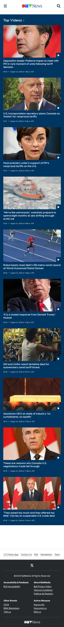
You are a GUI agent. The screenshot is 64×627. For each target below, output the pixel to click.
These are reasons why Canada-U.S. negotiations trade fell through (25, 465)
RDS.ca (37, 612)
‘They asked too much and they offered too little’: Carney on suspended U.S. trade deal (29, 514)
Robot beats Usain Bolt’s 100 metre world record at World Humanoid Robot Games (32, 267)
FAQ (36, 554)
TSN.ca (7, 612)
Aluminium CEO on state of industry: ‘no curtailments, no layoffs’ (26, 415)
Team (57, 554)
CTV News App (11, 554)
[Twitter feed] (32, 565)
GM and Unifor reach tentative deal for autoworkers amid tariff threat (26, 366)
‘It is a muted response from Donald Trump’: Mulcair (29, 316)
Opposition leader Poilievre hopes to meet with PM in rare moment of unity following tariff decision (31, 64)
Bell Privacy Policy (42, 586)
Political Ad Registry (43, 593)
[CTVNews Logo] (32, 6)
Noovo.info (39, 604)
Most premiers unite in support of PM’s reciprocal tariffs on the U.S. (26, 165)
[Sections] (5, 6)
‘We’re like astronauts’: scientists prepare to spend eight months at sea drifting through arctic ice (29, 215)
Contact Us (26, 554)
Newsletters (46, 554)
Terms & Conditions (43, 590)
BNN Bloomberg (11, 608)
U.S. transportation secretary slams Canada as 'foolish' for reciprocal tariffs (31, 115)
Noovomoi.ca (40, 608)
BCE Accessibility (12, 586)
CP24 (6, 604)
